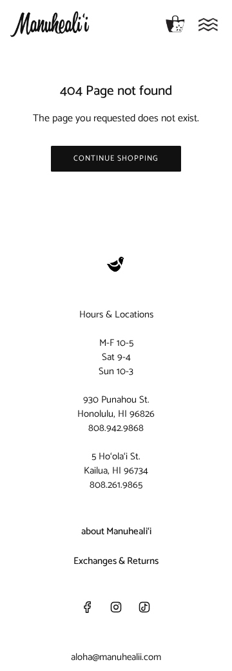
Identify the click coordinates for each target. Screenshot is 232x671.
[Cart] (175, 24)
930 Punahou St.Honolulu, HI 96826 (116, 407)
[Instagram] (116, 607)
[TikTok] (144, 607)
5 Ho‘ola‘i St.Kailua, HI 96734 (116, 463)
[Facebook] (87, 607)
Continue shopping (116, 158)
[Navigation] (208, 24)
